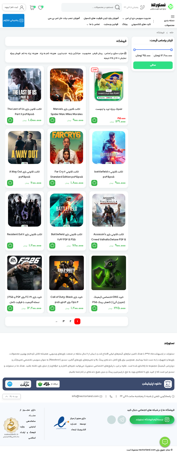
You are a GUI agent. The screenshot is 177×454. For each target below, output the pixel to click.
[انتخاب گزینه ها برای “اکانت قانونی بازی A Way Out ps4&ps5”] (10, 183)
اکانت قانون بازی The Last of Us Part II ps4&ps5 (24, 111)
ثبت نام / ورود (11, 7)
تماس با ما (94, 24)
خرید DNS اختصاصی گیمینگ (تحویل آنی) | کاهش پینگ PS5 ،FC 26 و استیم (108, 299)
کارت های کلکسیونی (141, 24)
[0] (32, 7)
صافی (153, 65)
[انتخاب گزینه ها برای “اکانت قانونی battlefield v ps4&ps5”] (94, 183)
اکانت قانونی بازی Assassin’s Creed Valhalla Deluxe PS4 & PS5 (108, 237)
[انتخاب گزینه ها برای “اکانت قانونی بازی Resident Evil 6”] (10, 246)
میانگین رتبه (74, 53)
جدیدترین (62, 53)
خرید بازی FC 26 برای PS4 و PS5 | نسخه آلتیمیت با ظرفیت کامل (24, 299)
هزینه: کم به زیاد (48, 53)
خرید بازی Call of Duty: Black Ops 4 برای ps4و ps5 (66, 299)
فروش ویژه (15, 53)
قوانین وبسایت (111, 24)
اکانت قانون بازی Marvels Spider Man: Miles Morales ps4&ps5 (67, 111)
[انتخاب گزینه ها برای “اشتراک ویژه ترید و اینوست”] (94, 120)
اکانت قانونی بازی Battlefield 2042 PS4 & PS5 (66, 237)
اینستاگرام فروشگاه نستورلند (149, 419)
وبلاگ (124, 24)
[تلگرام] (122, 419)
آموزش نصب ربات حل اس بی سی (64, 18)
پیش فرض (97, 53)
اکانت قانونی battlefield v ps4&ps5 (108, 174)
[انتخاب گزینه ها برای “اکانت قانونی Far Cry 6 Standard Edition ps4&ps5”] (52, 183)
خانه (172, 32)
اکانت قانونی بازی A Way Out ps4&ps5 (24, 174)
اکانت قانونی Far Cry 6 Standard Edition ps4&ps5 (66, 174)
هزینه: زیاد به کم (30, 53)
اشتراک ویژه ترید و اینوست (108, 109)
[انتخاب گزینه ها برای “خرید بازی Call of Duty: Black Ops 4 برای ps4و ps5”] (52, 308)
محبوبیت (86, 53)
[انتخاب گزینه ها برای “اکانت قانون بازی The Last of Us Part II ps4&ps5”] (10, 120)
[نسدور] (111, 419)
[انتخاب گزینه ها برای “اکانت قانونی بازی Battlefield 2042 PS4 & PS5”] (52, 246)
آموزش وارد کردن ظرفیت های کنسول (101, 18)
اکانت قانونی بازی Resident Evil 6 (24, 235)
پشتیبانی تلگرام (10, 20)
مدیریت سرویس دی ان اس (138, 18)
